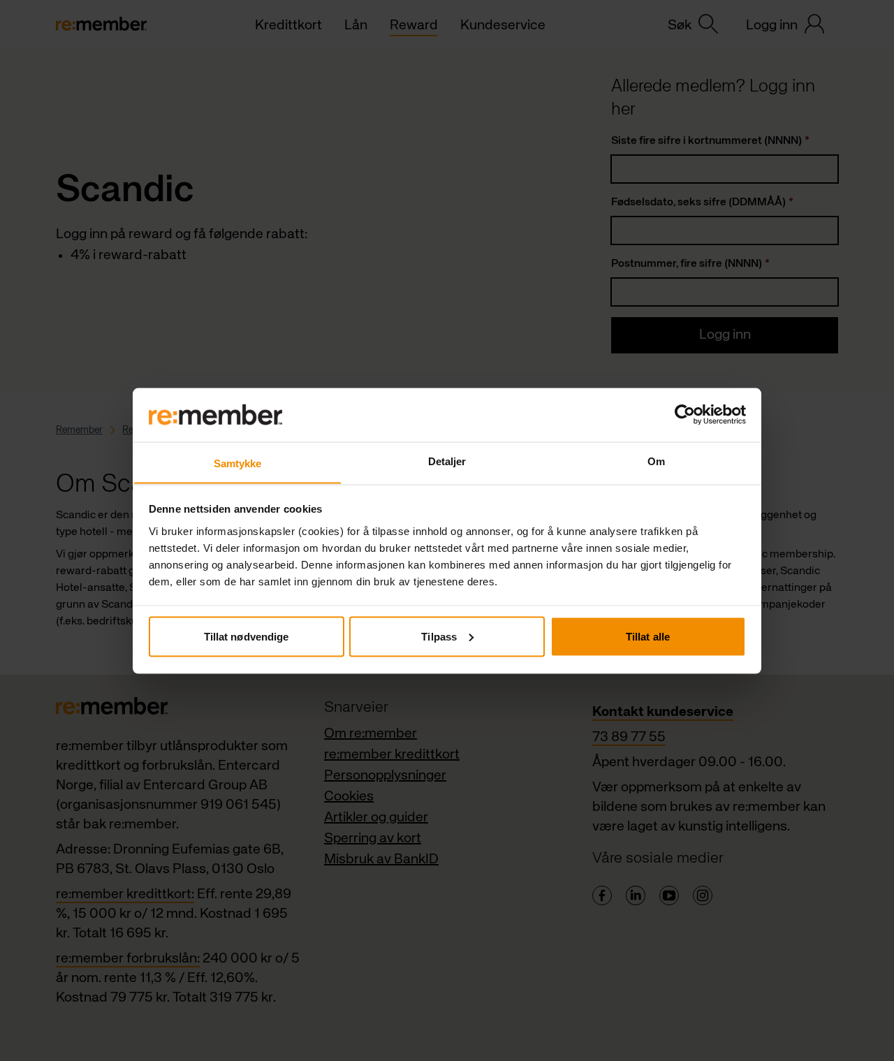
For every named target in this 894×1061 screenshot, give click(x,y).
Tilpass (439, 636)
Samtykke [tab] (238, 463)
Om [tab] (656, 461)
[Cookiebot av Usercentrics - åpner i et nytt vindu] (685, 414)
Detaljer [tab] (447, 461)
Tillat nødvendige (246, 636)
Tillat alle (648, 636)
